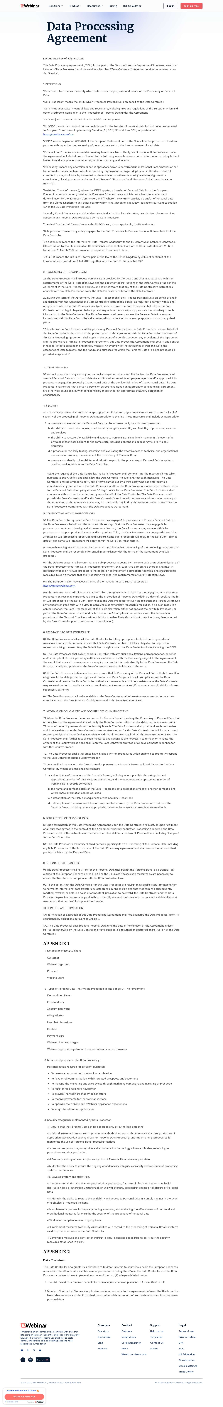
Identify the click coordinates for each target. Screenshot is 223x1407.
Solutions (55, 6)
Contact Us (157, 1342)
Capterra (42, 1360)
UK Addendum (187, 1354)
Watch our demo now (134, 1354)
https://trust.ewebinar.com (59, 585)
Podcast (102, 1348)
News (125, 1348)
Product (74, 6)
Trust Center (186, 1371)
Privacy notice (187, 1337)
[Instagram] (34, 1350)
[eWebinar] (29, 5)
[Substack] (40, 1350)
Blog (100, 1342)
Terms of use (186, 1331)
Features (127, 1331)
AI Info (154, 1348)
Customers (104, 1337)
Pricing (113, 6)
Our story (103, 1331)
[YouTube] (22, 1350)
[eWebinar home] (33, 1325)
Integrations (129, 1337)
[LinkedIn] (28, 1350)
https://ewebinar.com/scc (58, 134)
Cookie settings (188, 1365)
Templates (156, 1337)
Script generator (131, 1342)
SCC (181, 1348)
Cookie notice (187, 1360)
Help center (157, 1331)
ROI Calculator (132, 6)
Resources (93, 6)
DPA (181, 1342)
